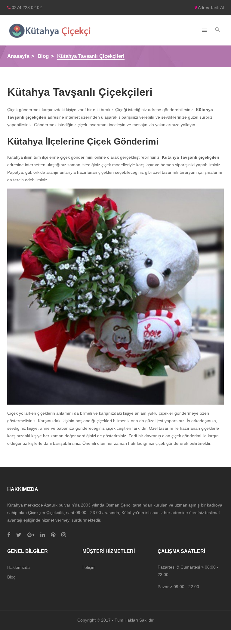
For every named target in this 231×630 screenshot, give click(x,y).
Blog (43, 56)
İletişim (89, 567)
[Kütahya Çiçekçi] (49, 30)
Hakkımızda (18, 567)
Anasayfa (18, 56)
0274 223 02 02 (26, 7)
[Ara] (217, 30)
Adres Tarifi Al (210, 7)
